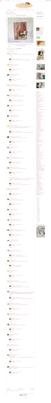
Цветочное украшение (39, 119)
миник (37, 159)
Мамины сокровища (38, 104)
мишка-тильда (38, 160)
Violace (10, 366)
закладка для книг (38, 145)
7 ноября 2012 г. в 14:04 (13, 344)
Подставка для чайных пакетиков (40, 109)
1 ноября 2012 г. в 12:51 (19, 265)
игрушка (37, 147)
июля (37, 214)
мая (37, 216)
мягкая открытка (38, 163)
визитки (37, 137)
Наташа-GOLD (11, 115)
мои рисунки (37, 161)
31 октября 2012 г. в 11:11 (17, 188)
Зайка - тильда (38, 94)
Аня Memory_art (11, 219)
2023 (37, 198)
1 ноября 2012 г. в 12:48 (19, 172)
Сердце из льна (38, 114)
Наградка (37, 105)
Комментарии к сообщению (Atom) (15, 390)
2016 (37, 203)
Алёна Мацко (11, 167)
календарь (37, 148)
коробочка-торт (38, 155)
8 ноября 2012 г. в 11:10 (19, 339)
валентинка (37, 136)
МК (36, 103)
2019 (37, 200)
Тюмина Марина (11, 334)
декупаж (37, 139)
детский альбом (38, 141)
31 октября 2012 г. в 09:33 (17, 136)
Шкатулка (37, 120)
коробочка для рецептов (39, 154)
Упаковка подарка (38, 117)
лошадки (37, 157)
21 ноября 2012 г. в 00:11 (14, 366)
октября (38, 211)
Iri (9, 260)
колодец (37, 149)
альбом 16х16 (38, 122)
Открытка (16, 49)
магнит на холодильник (39, 158)
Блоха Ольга (11, 354)
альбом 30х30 (38, 127)
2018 (37, 201)
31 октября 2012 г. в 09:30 (15, 125)
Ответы (11, 57)
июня (37, 215)
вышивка (37, 138)
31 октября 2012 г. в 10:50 (16, 177)
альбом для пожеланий (39, 129)
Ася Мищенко (13, 79)
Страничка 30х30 (38, 115)
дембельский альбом (38, 140)
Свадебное (37, 113)
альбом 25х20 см (38, 124)
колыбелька (37, 150)
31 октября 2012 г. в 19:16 (13, 260)
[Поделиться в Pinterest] (20, 48)
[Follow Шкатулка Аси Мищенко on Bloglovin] (39, 16)
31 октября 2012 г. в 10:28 (16, 167)
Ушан (36, 118)
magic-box (37, 91)
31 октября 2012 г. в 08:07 (15, 64)
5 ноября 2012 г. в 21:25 (16, 334)
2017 (37, 202)
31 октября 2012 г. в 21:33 (15, 270)
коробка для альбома (38, 152)
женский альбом (38, 144)
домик (37, 142)
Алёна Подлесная (11, 303)
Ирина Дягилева (11, 229)
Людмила (10, 64)
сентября (38, 212)
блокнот (37, 132)
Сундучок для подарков (39, 116)
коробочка (37, 153)
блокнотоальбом (38, 134)
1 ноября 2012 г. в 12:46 (19, 79)
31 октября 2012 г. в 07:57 (15, 53)
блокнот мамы (38, 133)
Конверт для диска (38, 99)
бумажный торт (38, 135)
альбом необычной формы (39, 130)
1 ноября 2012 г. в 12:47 (19, 120)
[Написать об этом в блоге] (18, 48)
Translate (42, 14)
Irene (10, 344)
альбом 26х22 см (38, 125)
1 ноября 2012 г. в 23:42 (15, 313)
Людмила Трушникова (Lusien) (13, 105)
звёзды (37, 146)
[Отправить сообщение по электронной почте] (16, 48)
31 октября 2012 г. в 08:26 (15, 84)
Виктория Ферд (11, 136)
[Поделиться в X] (19, 48)
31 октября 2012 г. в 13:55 (17, 219)
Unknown (10, 53)
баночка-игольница (38, 131)
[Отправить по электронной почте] (17, 48)
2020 (37, 199)
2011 (37, 222)
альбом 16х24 (38, 123)
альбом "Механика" (38, 121)
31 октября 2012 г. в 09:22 (20, 105)
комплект (37, 151)
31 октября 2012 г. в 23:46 (17, 303)
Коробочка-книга (38, 101)
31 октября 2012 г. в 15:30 (17, 229)
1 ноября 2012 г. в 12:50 (19, 224)
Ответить (11, 61)
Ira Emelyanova (11, 74)
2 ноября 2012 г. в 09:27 (19, 318)
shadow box (37, 92)
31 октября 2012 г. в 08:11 (16, 74)
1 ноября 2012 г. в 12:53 (19, 297)
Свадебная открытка (38, 112)
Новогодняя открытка (12, 49)
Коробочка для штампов (39, 100)
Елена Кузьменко (11, 188)
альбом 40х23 (38, 128)
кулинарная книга (38, 156)
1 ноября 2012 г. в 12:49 (19, 183)
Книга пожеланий (38, 95)
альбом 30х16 (38, 126)
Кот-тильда (37, 102)
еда (36, 143)
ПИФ (36, 108)
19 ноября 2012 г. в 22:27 (16, 354)
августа (38, 213)
